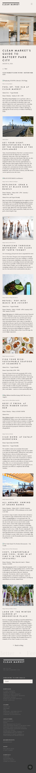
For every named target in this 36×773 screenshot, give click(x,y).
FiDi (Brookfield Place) (12, 724)
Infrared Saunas (9, 697)
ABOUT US (6, 706)
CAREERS (6, 757)
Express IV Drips (9, 692)
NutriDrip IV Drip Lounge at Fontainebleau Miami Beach (13, 735)
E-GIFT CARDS (8, 750)
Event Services (9, 700)
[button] (31, 4)
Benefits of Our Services (12, 698)
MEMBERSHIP (7, 742)
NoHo (5, 722)
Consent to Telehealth (12, 714)
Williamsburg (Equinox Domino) (15, 728)
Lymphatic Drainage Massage (14, 695)
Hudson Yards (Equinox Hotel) (14, 727)
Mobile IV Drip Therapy (11, 694)
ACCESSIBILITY (8, 758)
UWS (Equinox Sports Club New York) (17, 725)
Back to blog (19, 645)
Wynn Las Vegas (9, 730)
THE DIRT (6, 708)
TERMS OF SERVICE (9, 761)
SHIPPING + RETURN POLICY (12, 711)
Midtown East (8, 721)
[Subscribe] (31, 681)
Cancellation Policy (11, 713)
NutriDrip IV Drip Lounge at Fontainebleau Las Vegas (13, 732)
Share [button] (5, 69)
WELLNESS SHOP (8, 748)
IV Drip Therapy (9, 691)
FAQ (4, 710)
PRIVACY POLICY (8, 760)
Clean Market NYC (20, 771)
